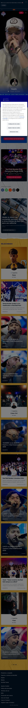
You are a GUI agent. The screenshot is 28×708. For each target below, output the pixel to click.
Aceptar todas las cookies (14, 127)
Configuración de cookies (14, 123)
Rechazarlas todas (14, 131)
